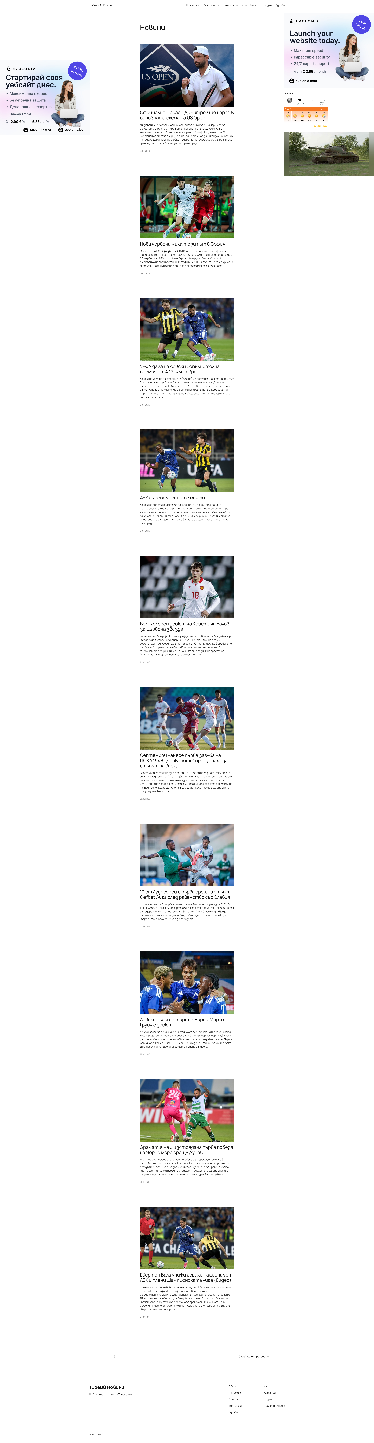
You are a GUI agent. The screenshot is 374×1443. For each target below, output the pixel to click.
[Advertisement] (45, 36)
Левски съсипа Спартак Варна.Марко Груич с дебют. (182, 1022)
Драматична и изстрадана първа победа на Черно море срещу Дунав (186, 1149)
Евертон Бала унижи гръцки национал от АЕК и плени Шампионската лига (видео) (186, 1277)
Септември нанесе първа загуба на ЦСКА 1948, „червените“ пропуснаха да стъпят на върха (184, 760)
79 (113, 1356)
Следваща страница (254, 1356)
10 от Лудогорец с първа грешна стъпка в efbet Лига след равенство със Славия (185, 894)
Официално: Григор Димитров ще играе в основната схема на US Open (187, 115)
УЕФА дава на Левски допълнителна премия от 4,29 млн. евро (180, 369)
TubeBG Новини (101, 5)
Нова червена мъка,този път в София (182, 243)
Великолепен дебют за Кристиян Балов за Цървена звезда (185, 626)
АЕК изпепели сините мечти (172, 497)
